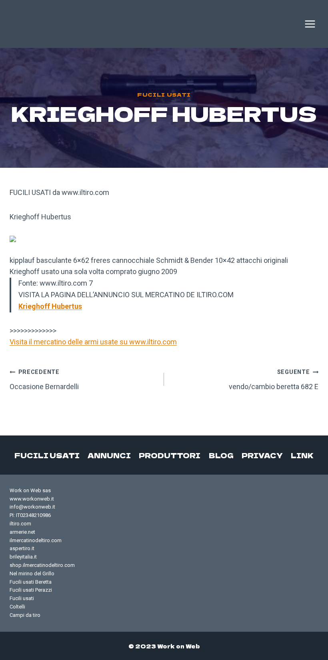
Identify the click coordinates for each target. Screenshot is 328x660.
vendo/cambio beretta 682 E (273, 380)
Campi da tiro (25, 615)
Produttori (169, 455)
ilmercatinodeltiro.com (36, 540)
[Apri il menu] (310, 24)
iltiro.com (20, 524)
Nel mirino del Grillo (32, 574)
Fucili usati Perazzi (31, 590)
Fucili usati (164, 94)
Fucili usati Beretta (31, 582)
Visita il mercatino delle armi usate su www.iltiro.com (93, 342)
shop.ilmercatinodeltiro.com (42, 565)
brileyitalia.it (23, 557)
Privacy (262, 455)
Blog (221, 455)
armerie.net (22, 532)
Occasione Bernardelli (44, 380)
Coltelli (17, 607)
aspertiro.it (22, 548)
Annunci (109, 455)
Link (302, 455)
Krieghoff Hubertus (50, 306)
